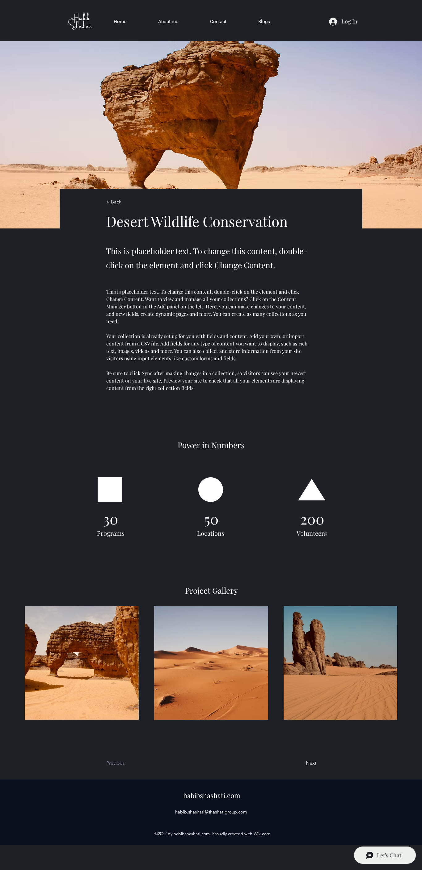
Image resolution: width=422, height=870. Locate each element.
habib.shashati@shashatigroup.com (211, 812)
